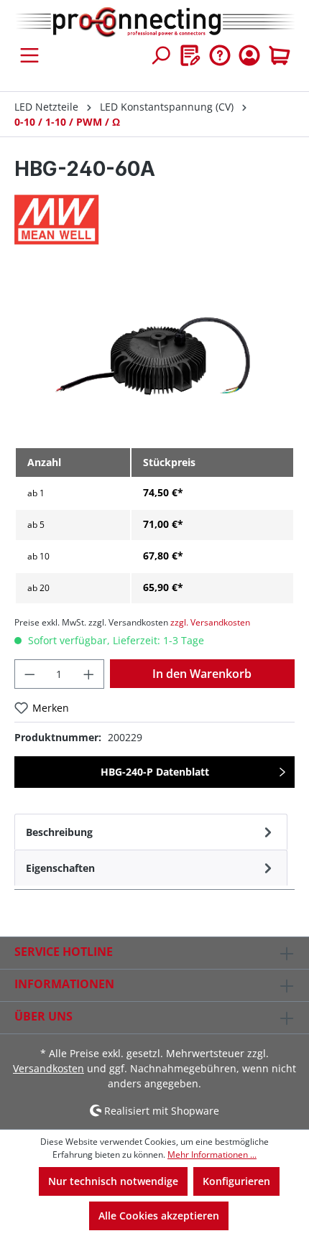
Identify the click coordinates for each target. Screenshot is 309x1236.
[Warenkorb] (279, 55)
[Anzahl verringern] (29, 674)
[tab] (150, 832)
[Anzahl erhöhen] (89, 674)
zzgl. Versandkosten (210, 622)
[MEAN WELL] (154, 220)
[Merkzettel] (190, 55)
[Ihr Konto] (249, 55)
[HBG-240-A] (154, 354)
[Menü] (29, 55)
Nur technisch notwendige (113, 1181)
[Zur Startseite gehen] (154, 23)
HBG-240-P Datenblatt (155, 772)
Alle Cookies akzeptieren (158, 1215)
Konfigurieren (236, 1181)
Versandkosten (48, 1068)
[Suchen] (160, 55)
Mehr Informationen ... (212, 1154)
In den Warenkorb (202, 674)
